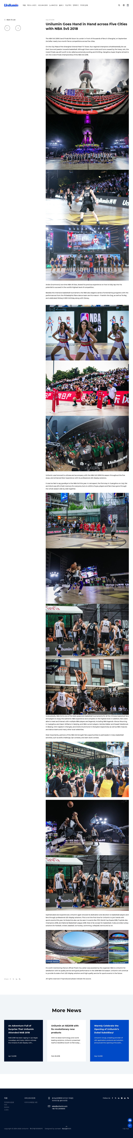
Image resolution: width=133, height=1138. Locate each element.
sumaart (58, 1129)
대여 (5, 1105)
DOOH (6, 1107)
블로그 (61, 5)
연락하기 (76, 5)
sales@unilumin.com (59, 1106)
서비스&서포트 (43, 5)
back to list (11, 20)
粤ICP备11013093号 (36, 1129)
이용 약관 (126, 1129)
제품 (24, 5)
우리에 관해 (84, 5)
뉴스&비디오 (53, 5)
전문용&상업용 (9, 1102)
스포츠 (6, 1110)
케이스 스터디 (31, 5)
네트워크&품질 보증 (30, 1102)
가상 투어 (68, 5)
